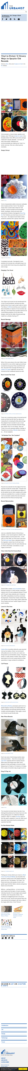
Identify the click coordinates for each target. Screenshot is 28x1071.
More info (13, 1069)
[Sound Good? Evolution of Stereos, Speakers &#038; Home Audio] (18, 909)
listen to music (19, 136)
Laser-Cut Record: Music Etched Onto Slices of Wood (5, 914)
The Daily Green (7, 529)
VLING (11, 297)
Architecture (5, 15)
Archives (4, 1060)
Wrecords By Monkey (14, 702)
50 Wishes (6, 413)
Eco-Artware (14, 413)
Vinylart (14, 585)
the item (18, 816)
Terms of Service (5, 1065)
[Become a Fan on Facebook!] (2, 19)
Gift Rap (10, 413)
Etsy (5, 200)
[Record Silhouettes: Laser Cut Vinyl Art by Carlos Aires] (6, 922)
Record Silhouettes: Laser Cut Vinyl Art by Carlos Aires (6, 927)
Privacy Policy (4, 1066)
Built (19, 15)
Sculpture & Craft (18, 64)
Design (15, 15)
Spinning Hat (19, 413)
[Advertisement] (14, 37)
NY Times (11, 753)
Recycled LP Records (8, 483)
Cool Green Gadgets (14, 529)
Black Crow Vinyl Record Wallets (13, 876)
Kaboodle (13, 483)
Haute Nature (7, 645)
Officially (15, 430)
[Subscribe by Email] (19, 19)
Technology (4, 1037)
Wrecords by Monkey (6, 706)
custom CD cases (5, 369)
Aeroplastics (13, 645)
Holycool (12, 871)
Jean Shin (3, 760)
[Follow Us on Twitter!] (6, 19)
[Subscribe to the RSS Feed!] (14, 19)
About (3, 1058)
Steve (7, 64)
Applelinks (20, 529)
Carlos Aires (4, 649)
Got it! (23, 1068)
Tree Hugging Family (8, 585)
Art (11, 15)
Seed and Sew (7, 702)
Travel (3, 1042)
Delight (18, 483)
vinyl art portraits (17, 588)
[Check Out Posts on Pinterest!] (10, 19)
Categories (5, 1062)
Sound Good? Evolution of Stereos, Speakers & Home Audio (18, 915)
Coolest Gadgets (7, 358)
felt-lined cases (7, 540)
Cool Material (7, 871)
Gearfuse (6, 297)
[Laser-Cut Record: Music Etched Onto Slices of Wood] (6, 909)
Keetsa (6, 257)
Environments (6, 16)
